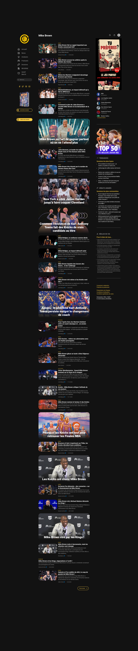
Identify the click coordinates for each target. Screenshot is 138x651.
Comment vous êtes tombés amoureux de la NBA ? (109, 202)
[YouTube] (29, 86)
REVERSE (25, 68)
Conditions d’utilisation (103, 292)
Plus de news (82, 588)
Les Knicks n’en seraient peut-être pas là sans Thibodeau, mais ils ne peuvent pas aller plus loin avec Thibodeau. (109, 207)
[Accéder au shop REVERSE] (114, 35)
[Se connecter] (118, 35)
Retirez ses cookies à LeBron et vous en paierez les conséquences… (109, 173)
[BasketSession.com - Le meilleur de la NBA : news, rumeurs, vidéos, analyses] (24, 39)
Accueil (24, 49)
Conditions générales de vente (105, 294)
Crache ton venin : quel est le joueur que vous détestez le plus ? (109, 212)
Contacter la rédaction (103, 285)
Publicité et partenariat (103, 287)
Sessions (24, 65)
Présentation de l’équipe (103, 290)
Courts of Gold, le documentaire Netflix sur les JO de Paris (109, 177)
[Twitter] (23, 86)
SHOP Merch (24, 73)
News (24, 53)
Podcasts (25, 61)
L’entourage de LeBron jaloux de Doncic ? (109, 169)
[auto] (109, 35)
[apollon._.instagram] (26, 86)
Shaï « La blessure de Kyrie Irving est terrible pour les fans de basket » (108, 181)
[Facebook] (19, 86)
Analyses (25, 57)
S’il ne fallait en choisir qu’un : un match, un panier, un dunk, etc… (107, 164)
